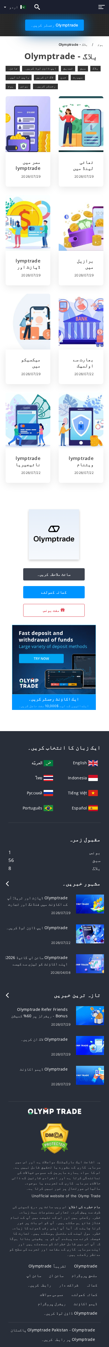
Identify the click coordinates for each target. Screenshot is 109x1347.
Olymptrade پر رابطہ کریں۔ (68, 1339)
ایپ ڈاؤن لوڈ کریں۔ (40, 68)
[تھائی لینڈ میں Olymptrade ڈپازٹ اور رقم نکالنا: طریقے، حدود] (81, 124)
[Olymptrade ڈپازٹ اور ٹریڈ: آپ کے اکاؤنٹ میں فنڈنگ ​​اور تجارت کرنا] (90, 903)
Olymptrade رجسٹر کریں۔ (54, 25)
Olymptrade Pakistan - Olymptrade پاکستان (53, 1329)
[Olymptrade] (54, 558)
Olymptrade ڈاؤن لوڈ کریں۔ (70, 1313)
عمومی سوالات (51, 1294)
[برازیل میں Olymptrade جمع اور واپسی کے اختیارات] (81, 223)
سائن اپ (34, 1275)
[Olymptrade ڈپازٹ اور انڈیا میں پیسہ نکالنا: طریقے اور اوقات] (28, 223)
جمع (63, 77)
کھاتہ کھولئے (54, 592)
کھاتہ (91, 1285)
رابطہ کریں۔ (39, 1285)
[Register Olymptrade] (54, 659)
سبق (83, 68)
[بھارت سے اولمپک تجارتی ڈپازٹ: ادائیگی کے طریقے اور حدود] (81, 322)
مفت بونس (52, 610)
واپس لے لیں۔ (18, 77)
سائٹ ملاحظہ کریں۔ (53, 574)
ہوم (100, 44)
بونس (24, 86)
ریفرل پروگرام (52, 1303)
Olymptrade (85, 1266)
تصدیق (68, 68)
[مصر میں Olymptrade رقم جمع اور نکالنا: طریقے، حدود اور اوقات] (28, 124)
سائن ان (56, 1275)
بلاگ (95, 68)
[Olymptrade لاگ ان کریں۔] (90, 1045)
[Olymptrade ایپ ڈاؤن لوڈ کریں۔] (90, 933)
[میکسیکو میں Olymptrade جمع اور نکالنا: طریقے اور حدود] (28, 322)
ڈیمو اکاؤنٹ (85, 1303)
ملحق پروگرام (84, 1275)
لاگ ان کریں (45, 77)
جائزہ (13, 68)
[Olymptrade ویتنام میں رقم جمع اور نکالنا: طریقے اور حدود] (81, 420)
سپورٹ (78, 77)
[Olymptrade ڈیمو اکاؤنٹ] (90, 1075)
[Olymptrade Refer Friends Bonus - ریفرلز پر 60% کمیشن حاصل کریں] (90, 1015)
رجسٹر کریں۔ (45, 86)
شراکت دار (68, 1285)
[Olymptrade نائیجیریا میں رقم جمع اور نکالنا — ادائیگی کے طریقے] (28, 420)
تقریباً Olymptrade (47, 1266)
